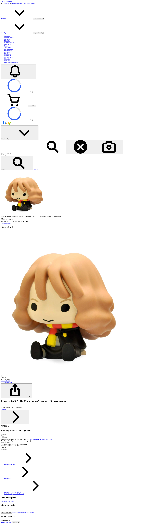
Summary (7, 36)
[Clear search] (80, 147)
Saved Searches (8, 49)
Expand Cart (32, 105)
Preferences (7, 55)
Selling (6, 46)
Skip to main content (6, 1)
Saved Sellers (8, 50)
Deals (17, 3)
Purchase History (9, 42)
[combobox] (20, 153)
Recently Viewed (9, 37)
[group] (78, 302)
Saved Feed (7, 47)
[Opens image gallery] (1, 376)
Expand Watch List (39, 18)
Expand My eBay (38, 33)
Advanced (36, 169)
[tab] (78, 442)
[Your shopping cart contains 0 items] (14, 105)
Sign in (7, 3)
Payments (7, 52)
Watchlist (7, 41)
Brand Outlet (22, 3)
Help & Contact (30, 3)
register (13, 3)
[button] (17, 163)
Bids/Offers (7, 39)
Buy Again (7, 44)
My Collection (8, 57)
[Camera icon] (109, 147)
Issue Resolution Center (11, 62)
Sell (2, 5)
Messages (7, 59)
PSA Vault (7, 60)
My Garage (7, 54)
